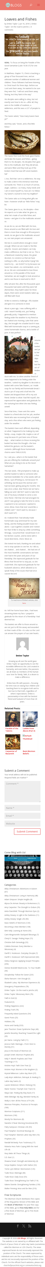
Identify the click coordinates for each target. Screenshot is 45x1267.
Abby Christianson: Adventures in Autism (20, 888)
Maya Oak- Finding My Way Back (17, 1093)
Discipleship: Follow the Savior (16, 974)
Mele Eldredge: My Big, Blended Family (20, 1097)
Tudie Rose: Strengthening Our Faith (19, 1180)
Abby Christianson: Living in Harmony (19, 895)
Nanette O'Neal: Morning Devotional (19, 1123)
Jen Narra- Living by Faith (14, 1040)
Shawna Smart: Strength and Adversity (19, 1161)
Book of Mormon (15, 1205)
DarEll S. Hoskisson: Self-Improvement (20, 957)
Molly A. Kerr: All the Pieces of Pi (17, 1100)
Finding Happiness (11, 1006)
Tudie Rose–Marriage (13, 1173)
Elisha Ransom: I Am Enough (16, 978)
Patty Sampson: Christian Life (16, 1127)
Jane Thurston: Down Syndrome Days (19, 1029)
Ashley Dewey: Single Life (14, 919)
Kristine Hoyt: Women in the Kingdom (19, 1069)
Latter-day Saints (11, 1081)
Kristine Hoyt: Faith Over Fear (16, 1065)
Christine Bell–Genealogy (14, 942)
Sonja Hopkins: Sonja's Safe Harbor (18, 1165)
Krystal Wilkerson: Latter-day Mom (18, 1073)
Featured (8, 1002)
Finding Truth (9, 1009)
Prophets (8, 1138)
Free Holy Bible (26, 1208)
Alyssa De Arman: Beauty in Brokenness (20, 903)
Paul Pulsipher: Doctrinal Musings (17, 1131)
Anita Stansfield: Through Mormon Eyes (20, 911)
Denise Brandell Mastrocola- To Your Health (22, 968)
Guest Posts (9, 1017)
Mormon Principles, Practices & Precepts (21, 1104)
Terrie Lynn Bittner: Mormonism (17, 1169)
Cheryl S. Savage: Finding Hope (16, 938)
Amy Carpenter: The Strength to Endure (20, 907)
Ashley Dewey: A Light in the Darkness (20, 915)
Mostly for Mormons (12, 1119)
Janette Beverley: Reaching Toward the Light (22, 1033)
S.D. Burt (8, 1157)
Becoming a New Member (15, 927)
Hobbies (7, 1021)
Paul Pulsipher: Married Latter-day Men (20, 1135)
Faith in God (9, 998)
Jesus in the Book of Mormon (16, 1051)
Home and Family (11, 1025)
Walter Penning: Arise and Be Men (18, 1188)
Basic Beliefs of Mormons (15, 923)
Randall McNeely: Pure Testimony (18, 1142)
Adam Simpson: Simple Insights (17, 899)
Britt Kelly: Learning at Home (16, 930)
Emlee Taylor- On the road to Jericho (19, 990)
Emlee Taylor (12, 24)
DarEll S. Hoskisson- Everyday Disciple (19, 953)
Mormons (8, 1115)
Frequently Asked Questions (15, 1013)
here (24, 603)
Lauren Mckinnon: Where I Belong (18, 1085)
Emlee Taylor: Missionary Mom (17, 994)
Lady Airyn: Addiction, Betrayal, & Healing (21, 1077)
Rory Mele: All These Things (15, 1153)
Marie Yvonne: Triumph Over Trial (18, 1089)
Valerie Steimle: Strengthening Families (20, 1184)
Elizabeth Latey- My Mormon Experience (20, 982)
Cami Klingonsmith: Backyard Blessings (20, 934)
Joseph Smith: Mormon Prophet (17, 1055)
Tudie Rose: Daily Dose (13, 1177)
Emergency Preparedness (14, 986)
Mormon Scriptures (12, 1111)
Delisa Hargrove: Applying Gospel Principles (21, 961)
